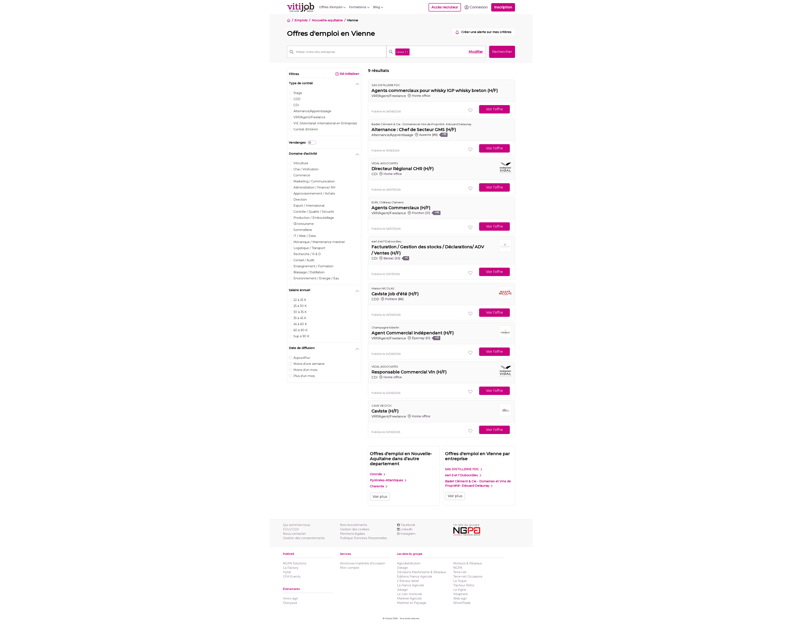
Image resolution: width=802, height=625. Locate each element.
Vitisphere (460, 594)
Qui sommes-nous (296, 525)
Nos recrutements (353, 525)
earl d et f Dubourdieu (386, 241)
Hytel (287, 572)
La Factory (290, 568)
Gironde (376, 474)
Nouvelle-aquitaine (327, 20)
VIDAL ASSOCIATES (385, 163)
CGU (286, 529)
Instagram (407, 534)
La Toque (460, 581)
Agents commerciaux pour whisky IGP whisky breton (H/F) (435, 90)
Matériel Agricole (409, 598)
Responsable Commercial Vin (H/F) (409, 371)
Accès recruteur (444, 7)
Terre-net (460, 572)
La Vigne (459, 590)
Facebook (408, 525)
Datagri (402, 568)
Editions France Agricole (414, 576)
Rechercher (502, 52)
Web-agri (460, 598)
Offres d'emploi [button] (331, 7)
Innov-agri (290, 598)
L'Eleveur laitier (408, 581)
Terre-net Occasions (467, 576)
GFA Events (291, 576)
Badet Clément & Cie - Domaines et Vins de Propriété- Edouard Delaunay (421, 124)
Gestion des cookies (354, 529)
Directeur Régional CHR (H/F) (403, 168)
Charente (377, 486)
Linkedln (406, 529)
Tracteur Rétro (463, 585)
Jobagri (402, 590)
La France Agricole (410, 585)
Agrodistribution (408, 563)
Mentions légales (352, 534)
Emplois (300, 20)
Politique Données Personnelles (363, 538)
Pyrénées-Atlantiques (387, 480)
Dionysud (290, 603)
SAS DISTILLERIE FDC (462, 469)
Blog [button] (377, 7)
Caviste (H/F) (385, 411)
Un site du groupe (466, 525)
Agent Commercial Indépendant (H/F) (413, 332)
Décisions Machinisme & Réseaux (421, 572)
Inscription (503, 7)
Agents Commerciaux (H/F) (401, 207)
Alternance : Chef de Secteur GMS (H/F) (414, 129)
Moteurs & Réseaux (467, 563)
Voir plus (380, 497)
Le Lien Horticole (409, 594)
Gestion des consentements (304, 538)
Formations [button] (358, 7)
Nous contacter (294, 534)
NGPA (457, 568)
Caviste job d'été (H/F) (395, 293)
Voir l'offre (494, 109)
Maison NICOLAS (383, 288)
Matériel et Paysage (411, 603)
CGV (295, 529)
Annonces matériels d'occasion (362, 563)
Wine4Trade (462, 603)
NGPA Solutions (294, 563)
